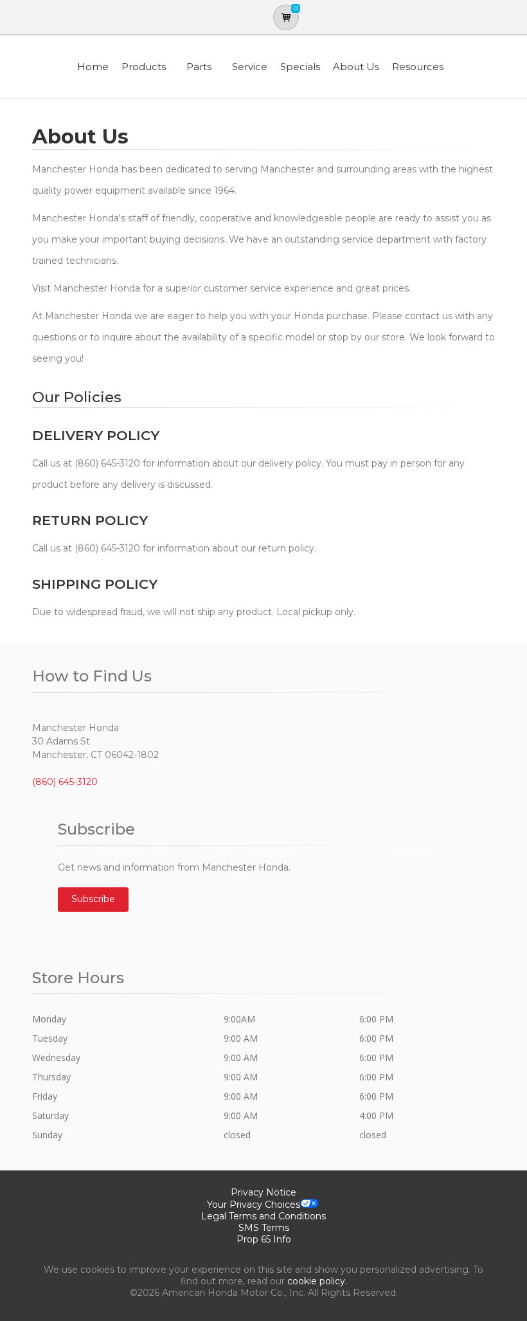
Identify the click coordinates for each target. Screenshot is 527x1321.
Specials (300, 66)
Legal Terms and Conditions (263, 1216)
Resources (417, 66)
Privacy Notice (263, 1192)
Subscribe (93, 899)
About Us (356, 66)
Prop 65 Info (264, 1239)
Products (143, 66)
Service (249, 66)
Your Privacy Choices (253, 1204)
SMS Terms (263, 1227)
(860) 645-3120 (65, 782)
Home (93, 66)
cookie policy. (317, 1281)
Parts (198, 66)
